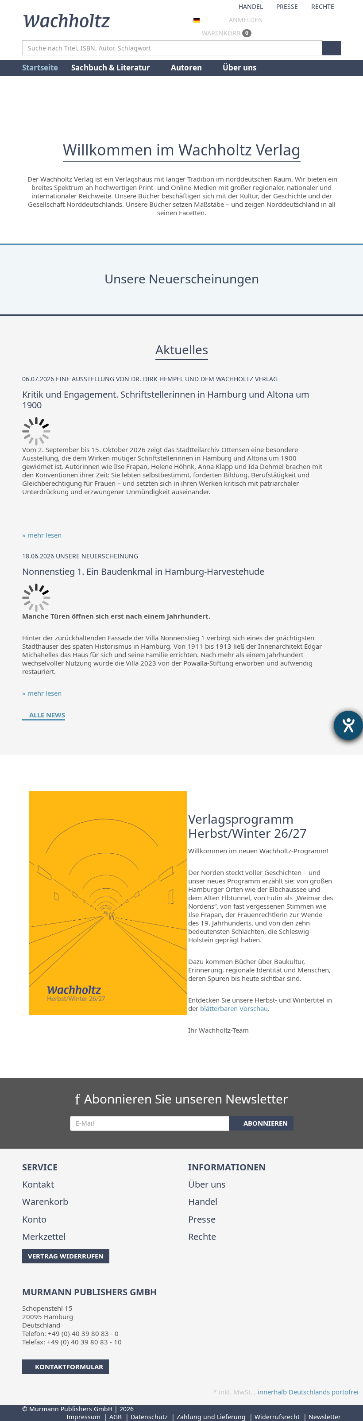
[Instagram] (37, 1281)
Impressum (83, 1417)
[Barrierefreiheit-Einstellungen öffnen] (348, 725)
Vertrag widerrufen (66, 1255)
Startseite (40, 67)
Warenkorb (224, 33)
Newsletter (325, 1417)
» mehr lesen (42, 534)
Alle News (46, 714)
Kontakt (38, 1184)
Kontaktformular (69, 1366)
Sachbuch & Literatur (111, 67)
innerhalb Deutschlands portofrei (308, 1391)
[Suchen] (331, 48)
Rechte (322, 6)
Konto (34, 1219)
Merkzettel (44, 1237)
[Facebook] (23, 1281)
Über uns (239, 67)
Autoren (187, 67)
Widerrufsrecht (277, 1417)
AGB (115, 1417)
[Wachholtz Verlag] (66, 19)
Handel (251, 6)
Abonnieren (265, 1123)
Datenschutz (149, 1417)
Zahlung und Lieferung (211, 1417)
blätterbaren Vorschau (234, 1008)
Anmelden (246, 19)
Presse (287, 6)
